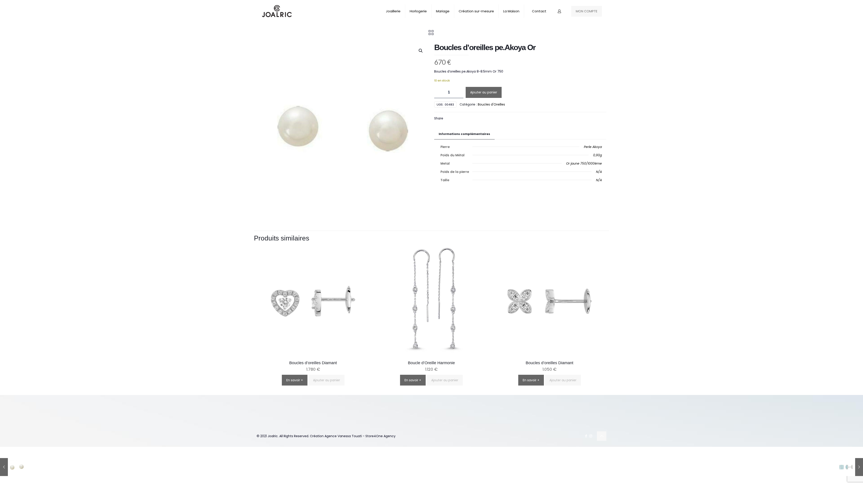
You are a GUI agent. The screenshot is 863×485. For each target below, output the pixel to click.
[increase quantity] (458, 92)
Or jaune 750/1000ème (584, 163)
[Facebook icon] (586, 436)
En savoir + (294, 380)
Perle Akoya (593, 147)
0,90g (597, 155)
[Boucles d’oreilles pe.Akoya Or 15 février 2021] (13, 467)
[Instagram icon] (590, 436)
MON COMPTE (586, 11)
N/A (599, 172)
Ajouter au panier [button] (326, 380)
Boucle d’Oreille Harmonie (431, 363)
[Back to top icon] (601, 436)
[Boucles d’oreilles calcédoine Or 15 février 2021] (850, 467)
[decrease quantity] (439, 92)
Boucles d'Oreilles (491, 104)
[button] (420, 50)
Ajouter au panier (483, 92)
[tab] (464, 134)
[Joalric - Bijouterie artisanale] (277, 11)
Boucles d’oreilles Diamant (313, 363)
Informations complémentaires (464, 134)
